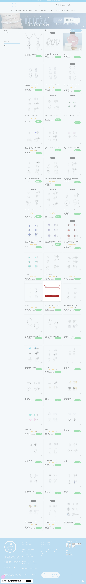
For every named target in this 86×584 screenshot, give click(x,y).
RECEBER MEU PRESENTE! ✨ (52, 295)
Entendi (28, 580)
